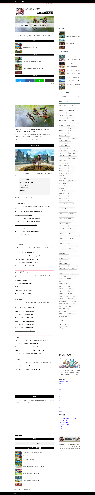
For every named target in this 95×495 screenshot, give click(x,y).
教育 (67, 296)
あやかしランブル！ (63, 135)
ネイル (60, 205)
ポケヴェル (71, 243)
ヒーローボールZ (62, 215)
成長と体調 (70, 293)
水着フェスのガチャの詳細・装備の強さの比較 (26, 225)
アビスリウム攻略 (62, 150)
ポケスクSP (61, 235)
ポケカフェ (61, 233)
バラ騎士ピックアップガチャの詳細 (23, 215)
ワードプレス (72, 273)
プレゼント (71, 228)
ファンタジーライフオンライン (65, 220)
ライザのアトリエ (62, 261)
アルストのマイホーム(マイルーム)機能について (26, 346)
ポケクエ (70, 233)
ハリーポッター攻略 (63, 210)
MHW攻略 (72, 120)
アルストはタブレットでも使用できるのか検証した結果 (28, 353)
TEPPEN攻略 (61, 128)
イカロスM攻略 (72, 153)
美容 (74, 303)
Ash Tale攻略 (71, 110)
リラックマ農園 (62, 268)
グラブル (70, 168)
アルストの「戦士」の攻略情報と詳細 (24, 314)
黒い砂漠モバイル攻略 (63, 316)
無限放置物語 (70, 298)
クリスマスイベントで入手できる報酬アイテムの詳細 (27, 221)
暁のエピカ (61, 298)
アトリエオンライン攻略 (63, 143)
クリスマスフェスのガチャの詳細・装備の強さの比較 (27, 218)
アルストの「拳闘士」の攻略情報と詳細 (24, 321)
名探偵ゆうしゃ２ (62, 281)
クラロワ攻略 (61, 168)
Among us (61, 107)
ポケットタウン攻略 (72, 235)
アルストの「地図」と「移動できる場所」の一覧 (26, 259)
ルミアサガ (72, 268)
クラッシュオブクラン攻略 (64, 165)
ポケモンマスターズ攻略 (63, 241)
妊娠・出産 (61, 286)
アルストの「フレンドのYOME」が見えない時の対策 (27, 369)
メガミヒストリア (62, 256)
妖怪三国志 (61, 288)
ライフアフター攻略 (63, 263)
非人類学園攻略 (70, 313)
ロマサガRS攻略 (62, 273)
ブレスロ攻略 (72, 225)
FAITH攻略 (61, 118)
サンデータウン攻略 (63, 178)
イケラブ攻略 (61, 158)
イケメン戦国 (61, 155)
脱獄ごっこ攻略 (62, 308)
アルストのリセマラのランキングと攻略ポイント (26, 343)
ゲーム (70, 170)
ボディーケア (69, 230)
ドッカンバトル (62, 195)
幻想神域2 (61, 293)
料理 (74, 296)
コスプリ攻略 (61, 175)
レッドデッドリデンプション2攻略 (65, 271)
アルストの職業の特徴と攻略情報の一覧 (24, 307)
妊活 (69, 286)
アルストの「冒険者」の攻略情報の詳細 (24, 311)
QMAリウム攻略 (72, 123)
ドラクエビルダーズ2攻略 (64, 200)
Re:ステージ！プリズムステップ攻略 (66, 125)
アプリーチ (38, 9)
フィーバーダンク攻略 (63, 223)
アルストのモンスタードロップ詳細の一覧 (25, 252)
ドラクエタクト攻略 (63, 198)
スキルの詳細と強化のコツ (21, 280)
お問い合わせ (62, 328)
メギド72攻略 (73, 256)
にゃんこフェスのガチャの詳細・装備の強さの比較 (27, 231)
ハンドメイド (61, 213)
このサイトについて (63, 324)
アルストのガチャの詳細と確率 (22, 234)
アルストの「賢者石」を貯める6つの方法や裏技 (26, 262)
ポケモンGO (61, 238)
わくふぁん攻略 (72, 138)
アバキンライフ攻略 (63, 145)
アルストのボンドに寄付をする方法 (23, 290)
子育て (69, 288)
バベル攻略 (71, 213)
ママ (60, 248)
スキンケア (71, 180)
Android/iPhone (70, 107)
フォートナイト (62, 225)
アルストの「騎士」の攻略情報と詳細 (24, 317)
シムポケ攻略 (61, 180)
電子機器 (61, 313)
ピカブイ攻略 (72, 215)
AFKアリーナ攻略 (62, 105)
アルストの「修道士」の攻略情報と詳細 (24, 324)
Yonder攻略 (61, 130)
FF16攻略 (70, 118)
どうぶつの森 (61, 138)
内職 (71, 276)
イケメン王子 (71, 155)
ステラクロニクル (62, 183)
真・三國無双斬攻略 (63, 301)
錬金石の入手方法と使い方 (21, 286)
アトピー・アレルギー (63, 140)
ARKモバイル (61, 110)
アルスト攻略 (50, 3)
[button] (79, 96)
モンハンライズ (62, 258)
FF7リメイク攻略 (62, 120)
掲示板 (60, 296)
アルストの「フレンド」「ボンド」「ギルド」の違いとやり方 (29, 350)
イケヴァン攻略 (72, 158)
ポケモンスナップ (72, 238)
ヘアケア (61, 230)
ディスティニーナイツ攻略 (64, 193)
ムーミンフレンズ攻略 (63, 251)
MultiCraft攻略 (61, 123)
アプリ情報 (73, 150)
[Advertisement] (34, 94)
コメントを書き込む (35, 443)
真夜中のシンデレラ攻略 (63, 303)
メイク (73, 251)
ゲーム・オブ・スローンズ (64, 173)
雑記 (71, 311)
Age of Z (72, 105)
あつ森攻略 (70, 130)
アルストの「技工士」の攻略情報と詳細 (24, 327)
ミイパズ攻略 (68, 248)
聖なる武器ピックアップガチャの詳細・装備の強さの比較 (28, 211)
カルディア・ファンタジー (64, 160)
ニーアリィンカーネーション (64, 203)
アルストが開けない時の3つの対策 (23, 366)
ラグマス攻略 (61, 266)
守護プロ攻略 (61, 291)
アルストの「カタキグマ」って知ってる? (25, 265)
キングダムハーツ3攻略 (63, 163)
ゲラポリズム (61, 170)
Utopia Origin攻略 (72, 128)
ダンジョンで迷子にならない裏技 (23, 293)
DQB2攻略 (61, 115)
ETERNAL (70, 115)
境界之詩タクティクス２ (63, 283)
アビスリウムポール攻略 (63, 148)
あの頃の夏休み (62, 133)
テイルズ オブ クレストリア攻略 (65, 190)
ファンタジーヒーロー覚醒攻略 (65, 218)
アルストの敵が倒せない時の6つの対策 (24, 283)
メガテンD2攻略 (62, 253)
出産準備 (61, 278)
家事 (70, 291)
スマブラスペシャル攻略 (63, 185)
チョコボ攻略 (61, 188)
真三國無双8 (74, 301)
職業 (60, 306)
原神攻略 (69, 278)
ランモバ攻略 (71, 266)
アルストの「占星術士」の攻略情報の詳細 (25, 331)
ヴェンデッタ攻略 (62, 276)
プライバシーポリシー (64, 326)
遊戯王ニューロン (62, 311)
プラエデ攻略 (61, 228)
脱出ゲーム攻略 (69, 306)
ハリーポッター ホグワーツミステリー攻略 (67, 208)
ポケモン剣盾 (61, 243)
